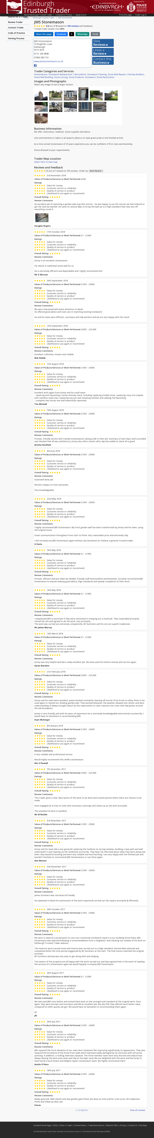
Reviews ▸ (100, 43)
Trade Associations (96, 1125)
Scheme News (80, 1125)
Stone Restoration (105, 77)
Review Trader (15, 22)
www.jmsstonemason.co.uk (48, 61)
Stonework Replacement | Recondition (67, 74)
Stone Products (76, 77)
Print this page (125, 15)
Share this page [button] (43, 34)
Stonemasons (40, 74)
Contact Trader (16, 27)
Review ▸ (100, 52)
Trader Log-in (141, 15)
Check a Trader (65, 1125)
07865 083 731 (41, 57)
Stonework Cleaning (97, 74)
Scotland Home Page (42, 1125)
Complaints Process (63, 15)
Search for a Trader (18, 16)
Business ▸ (102, 61)
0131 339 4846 (41, 53)
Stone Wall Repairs (117, 74)
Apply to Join (81, 15)
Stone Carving (61, 77)
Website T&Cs (112, 1125)
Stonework (90, 77)
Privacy (123, 1125)
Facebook (61, 34)
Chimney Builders (135, 74)
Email (95, 34)
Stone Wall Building (43, 77)
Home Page (14, 11)
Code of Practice (16, 33)
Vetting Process (16, 38)
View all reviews (137, 1110)
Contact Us (132, 1125)
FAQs (55, 1125)
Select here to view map (45, 162)
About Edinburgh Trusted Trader (38, 15)
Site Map (143, 1125)
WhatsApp (82, 34)
